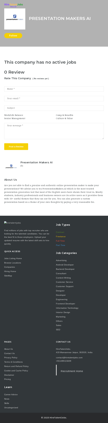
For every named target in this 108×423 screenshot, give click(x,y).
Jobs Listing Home (13, 258)
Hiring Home (10, 271)
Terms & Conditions (13, 362)
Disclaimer (9, 375)
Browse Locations (12, 263)
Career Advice (11, 394)
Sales (58, 325)
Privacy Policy (10, 357)
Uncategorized (11, 407)
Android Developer (65, 265)
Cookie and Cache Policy (16, 370)
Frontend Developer (65, 304)
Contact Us (9, 353)
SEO (58, 329)
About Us (8, 349)
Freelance (61, 236)
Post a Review (16, 146)
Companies (9, 267)
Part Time (60, 245)
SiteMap (8, 276)
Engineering (62, 299)
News (6, 399)
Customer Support (64, 286)
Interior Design (63, 312)
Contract (60, 232)
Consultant (61, 273)
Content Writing (63, 278)
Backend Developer (65, 269)
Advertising (61, 260)
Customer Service (64, 282)
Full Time (60, 241)
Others (59, 321)
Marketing (61, 317)
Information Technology (67, 308)
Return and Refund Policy (16, 366)
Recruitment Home (72, 371)
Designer (60, 291)
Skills (6, 403)
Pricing (7, 379)
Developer (61, 295)
